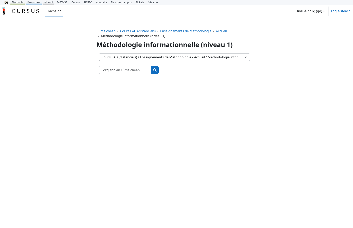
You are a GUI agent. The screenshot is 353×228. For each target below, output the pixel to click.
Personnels (33, 2)
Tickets (140, 2)
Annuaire (101, 2)
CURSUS (26, 11)
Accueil (221, 31)
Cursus (75, 2)
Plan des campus (121, 2)
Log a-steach (341, 11)
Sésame (153, 2)
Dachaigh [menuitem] (54, 11)
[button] (311, 11)
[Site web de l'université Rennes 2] (6, 2)
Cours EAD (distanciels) (138, 31)
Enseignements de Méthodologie (185, 31)
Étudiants (17, 2)
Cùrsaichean (106, 31)
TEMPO (88, 2)
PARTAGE (62, 2)
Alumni (48, 2)
